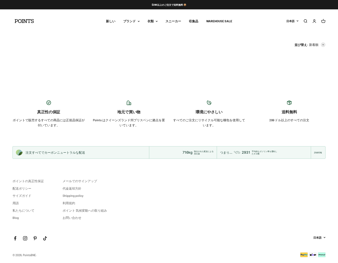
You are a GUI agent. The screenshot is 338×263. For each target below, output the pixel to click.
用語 (16, 203)
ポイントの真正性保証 (28, 181)
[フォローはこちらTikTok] (45, 238)
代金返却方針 (72, 188)
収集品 (193, 21)
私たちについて (23, 210)
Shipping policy (73, 195)
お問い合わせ (72, 217)
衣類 (150, 21)
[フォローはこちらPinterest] (35, 238)
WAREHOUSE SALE (219, 21)
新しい (110, 21)
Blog (16, 217)
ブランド (129, 21)
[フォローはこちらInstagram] (25, 238)
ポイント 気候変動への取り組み (85, 210)
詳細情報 (318, 152)
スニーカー (173, 21)
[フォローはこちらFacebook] (15, 238)
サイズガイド (22, 195)
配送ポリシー (22, 188)
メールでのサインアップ (80, 181)
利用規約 (69, 203)
